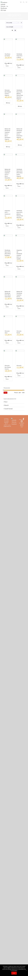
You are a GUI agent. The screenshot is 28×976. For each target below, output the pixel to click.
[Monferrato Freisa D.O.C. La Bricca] (20, 45)
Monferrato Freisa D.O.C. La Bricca (19, 55)
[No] (26, 970)
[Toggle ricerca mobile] (23, 2)
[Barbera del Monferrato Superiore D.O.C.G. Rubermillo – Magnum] (20, 120)
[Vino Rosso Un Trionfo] (8, 45)
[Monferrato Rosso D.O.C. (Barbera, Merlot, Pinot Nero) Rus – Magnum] (20, 81)
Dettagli (10, 63)
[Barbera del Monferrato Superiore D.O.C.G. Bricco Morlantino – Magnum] (8, 120)
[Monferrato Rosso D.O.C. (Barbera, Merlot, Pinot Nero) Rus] (20, 201)
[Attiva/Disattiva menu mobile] (26, 2)
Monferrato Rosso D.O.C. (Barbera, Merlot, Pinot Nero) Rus (20, 214)
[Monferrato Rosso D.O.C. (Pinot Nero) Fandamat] (8, 241)
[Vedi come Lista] (15, 30)
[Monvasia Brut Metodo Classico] (8, 356)
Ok (14, 973)
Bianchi (6, 405)
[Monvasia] (20, 356)
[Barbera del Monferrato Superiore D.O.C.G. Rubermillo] (20, 282)
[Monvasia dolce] (8, 322)
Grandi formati (8, 409)
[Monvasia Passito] (20, 322)
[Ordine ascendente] (21, 22)
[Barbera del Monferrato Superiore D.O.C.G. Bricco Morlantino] (8, 160)
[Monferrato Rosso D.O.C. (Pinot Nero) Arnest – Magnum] (20, 160)
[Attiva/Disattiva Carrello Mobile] (20, 2)
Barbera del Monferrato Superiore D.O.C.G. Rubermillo (19, 295)
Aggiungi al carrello (7, 64)
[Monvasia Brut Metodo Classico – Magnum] (8, 81)
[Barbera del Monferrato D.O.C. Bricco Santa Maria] (8, 282)
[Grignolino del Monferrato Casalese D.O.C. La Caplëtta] (20, 241)
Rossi (5, 402)
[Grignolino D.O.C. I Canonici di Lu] (8, 201)
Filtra (5, 392)
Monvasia (19, 365)
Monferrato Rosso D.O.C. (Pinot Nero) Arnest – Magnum (20, 173)
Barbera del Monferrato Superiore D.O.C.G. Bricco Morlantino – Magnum (8, 134)
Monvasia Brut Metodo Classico (8, 367)
